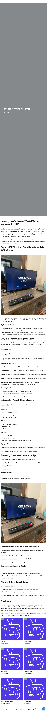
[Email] (43, 708)
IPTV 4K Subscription (8, 112)
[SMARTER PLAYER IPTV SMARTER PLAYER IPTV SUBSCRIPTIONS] (2, 1)
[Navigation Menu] (44, 1)
